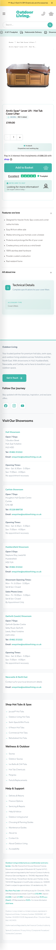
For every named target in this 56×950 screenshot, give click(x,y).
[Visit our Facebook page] (5, 405)
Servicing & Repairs (17, 806)
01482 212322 (15, 452)
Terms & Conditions (13, 930)
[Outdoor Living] (24, 14)
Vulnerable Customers (14, 934)
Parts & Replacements (18, 780)
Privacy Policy (26, 930)
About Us (13, 833)
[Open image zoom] (28, 75)
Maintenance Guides (17, 828)
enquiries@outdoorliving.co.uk (26, 457)
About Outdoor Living (18, 844)
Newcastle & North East (16, 677)
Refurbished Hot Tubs (18, 738)
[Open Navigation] (4, 13)
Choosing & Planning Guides (21, 822)
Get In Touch (12, 378)
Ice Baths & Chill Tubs (18, 764)
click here (9, 903)
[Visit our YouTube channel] (22, 405)
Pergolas (12, 775)
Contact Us (13, 838)
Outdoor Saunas (16, 759)
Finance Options (16, 801)
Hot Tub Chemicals (17, 770)
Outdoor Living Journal (18, 817)
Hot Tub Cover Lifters (25, 42)
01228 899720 (16, 510)
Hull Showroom (13, 432)
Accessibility (14, 849)
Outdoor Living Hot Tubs (19, 717)
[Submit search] (50, 24)
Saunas (12, 754)
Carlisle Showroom (14, 490)
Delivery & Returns (16, 796)
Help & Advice (15, 812)
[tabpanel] (28, 75)
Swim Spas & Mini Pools (19, 722)
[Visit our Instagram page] (14, 405)
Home (11, 42)
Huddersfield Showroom (17, 547)
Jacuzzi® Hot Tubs (16, 712)
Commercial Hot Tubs (18, 733)
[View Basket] (51, 14)
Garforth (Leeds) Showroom (19, 616)
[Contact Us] (43, 14)
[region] (28, 75)
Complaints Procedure (40, 930)
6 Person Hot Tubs (16, 728)
